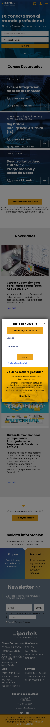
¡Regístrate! (25, 396)
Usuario (10, 338)
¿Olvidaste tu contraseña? (17, 363)
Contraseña (12, 347)
